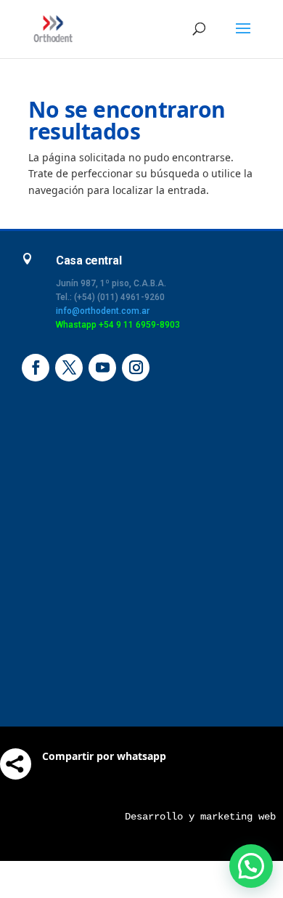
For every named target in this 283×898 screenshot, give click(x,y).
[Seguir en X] (69, 367)
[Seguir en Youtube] (102, 367)
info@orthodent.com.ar (102, 311)
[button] (251, 866)
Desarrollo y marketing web (200, 816)
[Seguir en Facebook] (35, 367)
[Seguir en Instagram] (135, 367)
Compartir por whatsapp (104, 756)
